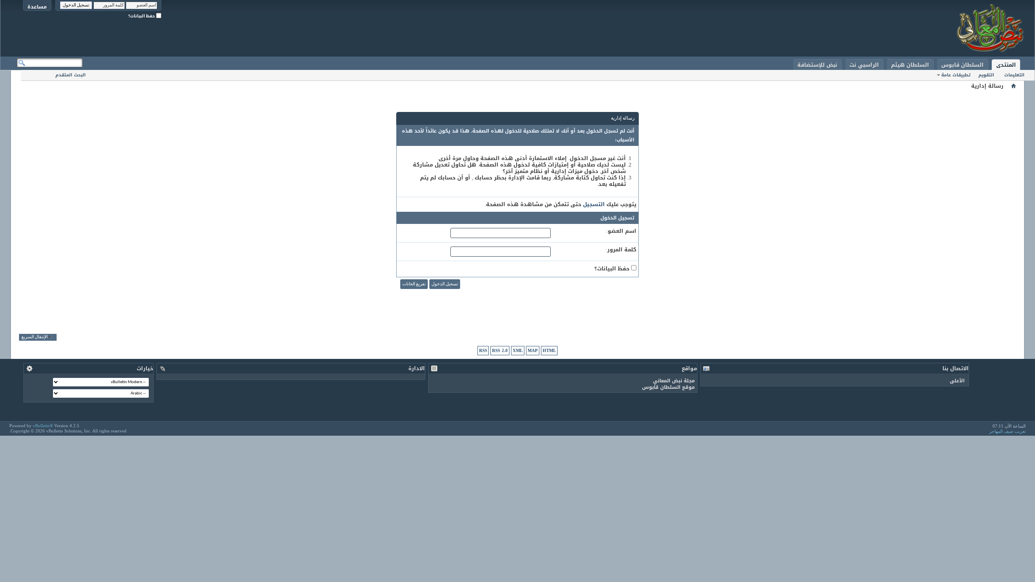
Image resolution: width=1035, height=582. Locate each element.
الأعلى (957, 380)
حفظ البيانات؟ (142, 16)
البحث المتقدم (70, 75)
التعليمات (1014, 75)
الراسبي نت (864, 65)
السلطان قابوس (962, 65)
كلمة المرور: (621, 250)
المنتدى (1006, 65)
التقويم (986, 75)
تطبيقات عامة (955, 75)
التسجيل (594, 204)
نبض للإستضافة (817, 65)
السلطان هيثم (910, 65)
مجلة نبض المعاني (674, 380)
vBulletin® (43, 425)
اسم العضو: (621, 231)
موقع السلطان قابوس (668, 387)
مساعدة (37, 6)
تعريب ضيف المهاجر (1007, 431)
